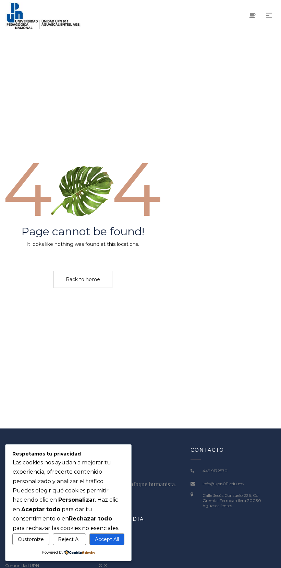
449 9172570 (215, 470)
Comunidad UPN (22, 565)
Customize (31, 539)
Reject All (69, 539)
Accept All (107, 539)
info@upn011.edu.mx (223, 483)
